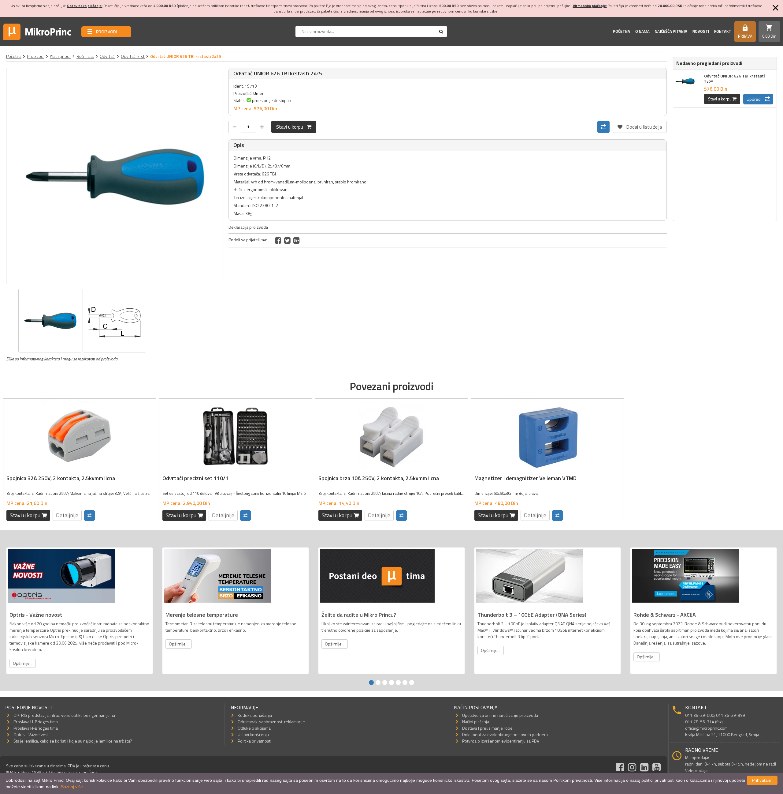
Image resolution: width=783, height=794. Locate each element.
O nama (642, 31)
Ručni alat (85, 56)
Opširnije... (22, 663)
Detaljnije (67, 515)
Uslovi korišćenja (253, 734)
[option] (114, 176)
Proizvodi (35, 56)
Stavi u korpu (291, 126)
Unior (258, 93)
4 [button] (391, 682)
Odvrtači (107, 56)
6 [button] (405, 682)
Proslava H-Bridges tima (35, 721)
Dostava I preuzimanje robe (487, 728)
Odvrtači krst (133, 56)
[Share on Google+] (296, 240)
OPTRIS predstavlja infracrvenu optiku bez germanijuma (64, 715)
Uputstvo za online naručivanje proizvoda (500, 715)
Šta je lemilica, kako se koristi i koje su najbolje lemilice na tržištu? (72, 741)
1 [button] (371, 682)
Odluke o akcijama (254, 728)
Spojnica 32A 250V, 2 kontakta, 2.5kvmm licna (60, 478)
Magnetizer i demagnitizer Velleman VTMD (525, 478)
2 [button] (378, 682)
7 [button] (411, 682)
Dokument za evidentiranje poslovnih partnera (505, 734)
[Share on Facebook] (278, 240)
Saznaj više (72, 786)
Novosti (700, 31)
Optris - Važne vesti (31, 734)
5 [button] (398, 682)
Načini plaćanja (475, 721)
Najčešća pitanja (671, 31)
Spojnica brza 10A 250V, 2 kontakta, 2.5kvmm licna (378, 478)
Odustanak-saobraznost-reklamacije (271, 721)
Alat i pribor (60, 56)
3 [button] (384, 682)
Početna (621, 31)
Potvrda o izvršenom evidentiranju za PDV (500, 741)
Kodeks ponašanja (255, 715)
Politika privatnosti (254, 741)
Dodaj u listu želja (640, 125)
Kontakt (722, 31)
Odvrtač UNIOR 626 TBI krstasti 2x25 (734, 79)
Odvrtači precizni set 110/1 (195, 478)
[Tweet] (287, 240)
